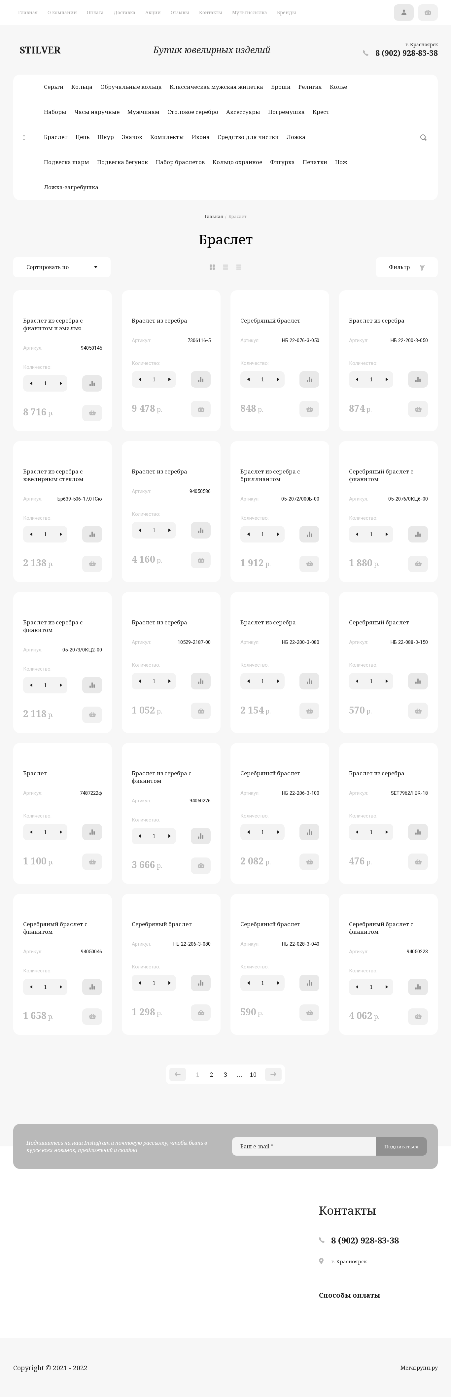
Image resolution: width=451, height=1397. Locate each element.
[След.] (273, 1074)
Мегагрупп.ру (419, 1367)
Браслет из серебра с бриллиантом (270, 475)
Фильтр (399, 267)
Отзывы (180, 12)
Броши (281, 86)
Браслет (56, 137)
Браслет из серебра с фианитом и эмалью (53, 324)
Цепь (82, 137)
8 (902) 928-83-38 (406, 53)
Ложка (296, 137)
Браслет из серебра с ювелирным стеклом (53, 475)
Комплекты (167, 137)
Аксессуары (243, 112)
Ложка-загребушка (71, 187)
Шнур (105, 137)
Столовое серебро (192, 112)
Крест (321, 112)
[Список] (225, 267)
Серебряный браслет (270, 320)
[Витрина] (212, 267)
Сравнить (92, 383)
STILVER (40, 50)
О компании (62, 12)
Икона (201, 137)
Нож (341, 162)
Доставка (124, 12)
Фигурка (282, 162)
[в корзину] (92, 413)
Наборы (55, 112)
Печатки (315, 162)
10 (253, 1074)
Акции (153, 12)
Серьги (53, 86)
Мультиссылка (249, 12)
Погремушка (286, 112)
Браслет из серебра (159, 320)
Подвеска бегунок (122, 162)
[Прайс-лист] (239, 267)
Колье (338, 86)
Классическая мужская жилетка (216, 86)
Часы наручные (97, 112)
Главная (28, 12)
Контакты (210, 12)
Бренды (286, 12)
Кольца (81, 86)
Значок (132, 137)
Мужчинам (143, 112)
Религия (310, 86)
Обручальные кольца (131, 86)
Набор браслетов (180, 162)
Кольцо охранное (237, 162)
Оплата (95, 12)
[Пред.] (177, 1074)
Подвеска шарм (66, 162)
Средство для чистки (248, 137)
